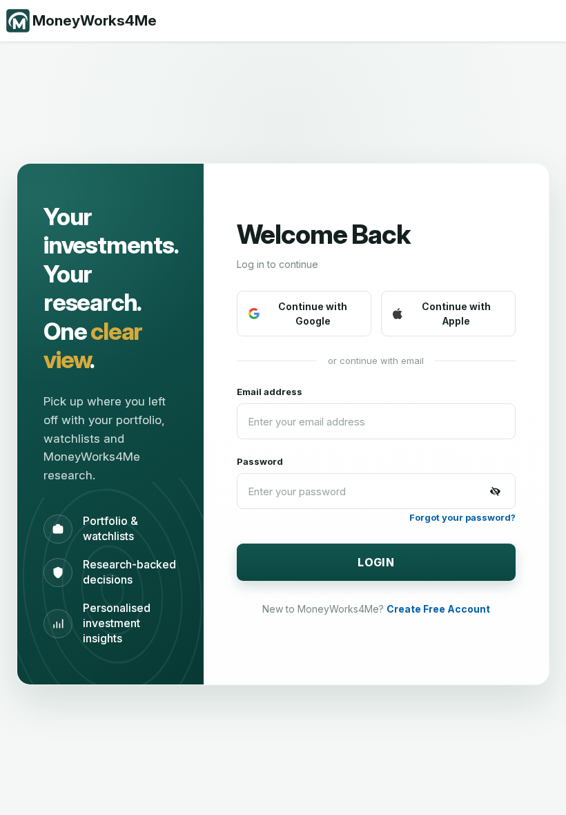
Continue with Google (312, 313)
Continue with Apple (456, 313)
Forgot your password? (462, 517)
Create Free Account (438, 609)
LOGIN (376, 562)
